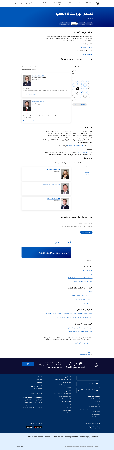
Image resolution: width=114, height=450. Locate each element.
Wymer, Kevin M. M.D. (53, 199)
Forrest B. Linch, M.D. (38, 76)
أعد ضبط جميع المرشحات (79, 104)
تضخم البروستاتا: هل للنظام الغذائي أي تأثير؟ (80, 278)
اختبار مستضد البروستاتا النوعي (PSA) (82, 296)
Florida (88, 170)
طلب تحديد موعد (86, 232)
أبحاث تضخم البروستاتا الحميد (75, 146)
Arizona (88, 168)
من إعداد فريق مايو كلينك (85, 223)
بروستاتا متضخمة (87, 274)
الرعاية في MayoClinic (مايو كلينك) (64, 23)
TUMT (90, 292)
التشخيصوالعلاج (82, 23)
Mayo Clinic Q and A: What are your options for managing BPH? (74, 317)
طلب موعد (88, 18)
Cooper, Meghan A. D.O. (53, 169)
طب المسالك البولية (86, 47)
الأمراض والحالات (88, 9)
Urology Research (87, 54)
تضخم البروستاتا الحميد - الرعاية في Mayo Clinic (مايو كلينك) (76, 227)
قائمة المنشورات (82, 152)
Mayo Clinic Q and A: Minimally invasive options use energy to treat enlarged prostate (68, 313)
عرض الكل (88, 174)
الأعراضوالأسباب (89, 23)
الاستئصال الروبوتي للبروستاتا (84, 299)
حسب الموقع (75, 71)
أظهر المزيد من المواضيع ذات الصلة (82, 281)
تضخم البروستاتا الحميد (74, 14)
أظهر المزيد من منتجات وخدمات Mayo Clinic (80, 331)
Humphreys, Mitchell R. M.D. (51, 184)
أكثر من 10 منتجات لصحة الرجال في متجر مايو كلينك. (78, 328)
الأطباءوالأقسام (74, 23)
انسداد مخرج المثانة (87, 270)
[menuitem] (89, 24)
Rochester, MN (78, 74)
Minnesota (87, 172)
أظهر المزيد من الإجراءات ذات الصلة (82, 303)
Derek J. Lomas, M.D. (38, 101)
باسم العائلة (75, 77)
